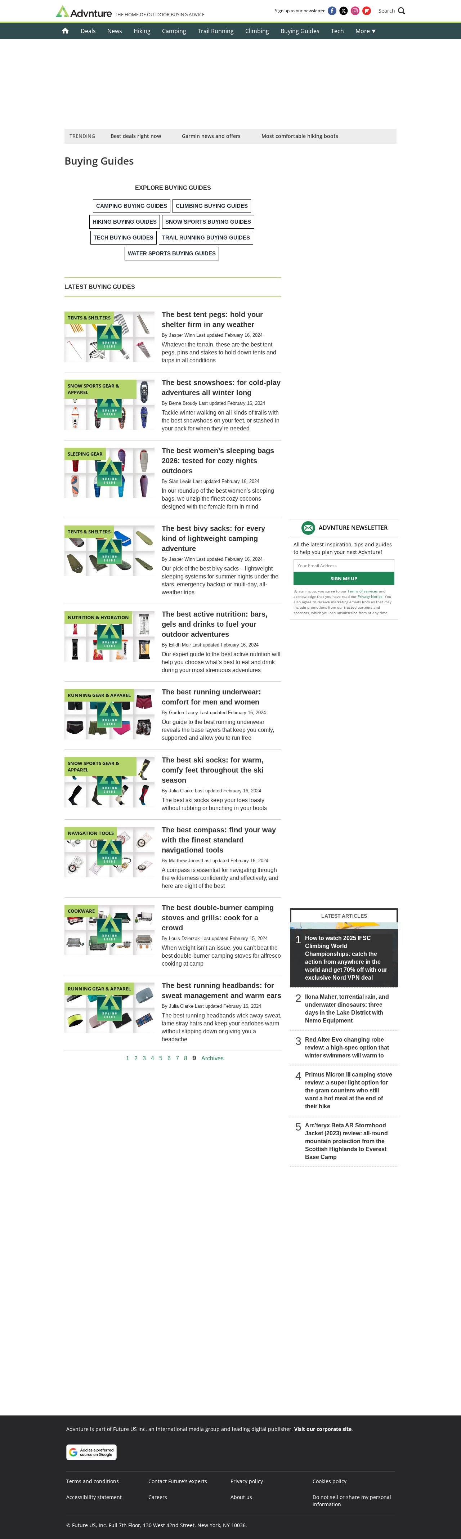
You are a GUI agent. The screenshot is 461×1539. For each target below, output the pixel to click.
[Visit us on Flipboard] (366, 10)
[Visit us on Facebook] (332, 10)
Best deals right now (136, 136)
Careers (157, 1497)
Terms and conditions (92, 1481)
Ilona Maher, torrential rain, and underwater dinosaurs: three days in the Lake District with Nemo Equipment (347, 1009)
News (114, 31)
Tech (337, 31)
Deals (88, 31)
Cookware (81, 911)
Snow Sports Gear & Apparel (93, 388)
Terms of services (363, 591)
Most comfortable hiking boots (299, 136)
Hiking (142, 31)
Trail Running (216, 31)
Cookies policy (329, 1481)
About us (241, 1497)
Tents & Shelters (89, 317)
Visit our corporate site (323, 1429)
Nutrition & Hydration (98, 617)
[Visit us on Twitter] (343, 10)
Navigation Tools (91, 833)
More (363, 31)
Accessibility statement (94, 1497)
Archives (212, 1058)
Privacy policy (246, 1481)
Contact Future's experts (177, 1481)
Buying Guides (300, 31)
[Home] (65, 31)
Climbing (257, 31)
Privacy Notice (370, 596)
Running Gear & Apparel (99, 695)
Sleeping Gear (85, 454)
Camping (174, 31)
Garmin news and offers (211, 136)
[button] (392, 10)
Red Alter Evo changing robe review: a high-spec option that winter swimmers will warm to (347, 1048)
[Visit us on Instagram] (355, 10)
